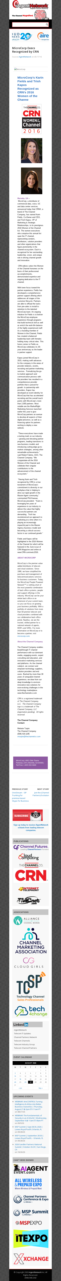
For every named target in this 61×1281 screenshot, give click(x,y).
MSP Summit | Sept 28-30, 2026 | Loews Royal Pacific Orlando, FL (29, 1128)
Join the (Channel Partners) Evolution (41, 794)
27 (30, 1082)
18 (20, 1079)
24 (15, 1082)
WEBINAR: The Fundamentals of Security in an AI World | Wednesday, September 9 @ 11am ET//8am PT (31, 1118)
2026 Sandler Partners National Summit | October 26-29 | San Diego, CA (30, 1147)
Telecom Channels (22, 1040)
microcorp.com (23, 636)
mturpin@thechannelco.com (28, 736)
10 (15, 1076)
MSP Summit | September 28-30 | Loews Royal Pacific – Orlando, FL (29, 1136)
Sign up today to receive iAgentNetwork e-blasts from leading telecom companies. (30, 827)
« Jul (20, 1088)
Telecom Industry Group (24, 1044)
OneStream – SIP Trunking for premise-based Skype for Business (20, 796)
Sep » (41, 1088)
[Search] (47, 24)
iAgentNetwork (25, 56)
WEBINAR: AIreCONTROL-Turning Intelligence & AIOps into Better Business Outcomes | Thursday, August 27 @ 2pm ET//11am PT (29, 1105)
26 (25, 1082)
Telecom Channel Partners (25, 1048)
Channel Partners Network (25, 1037)
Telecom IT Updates (22, 1033)
